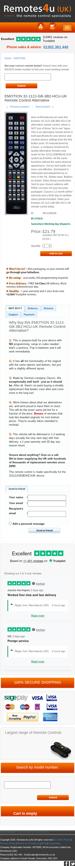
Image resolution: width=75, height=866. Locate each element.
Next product (45, 106)
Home (8, 58)
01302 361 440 (55, 47)
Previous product (17, 106)
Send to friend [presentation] (17, 488)
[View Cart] (52, 26)
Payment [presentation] (29, 314)
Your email (16, 503)
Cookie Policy (63, 839)
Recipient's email (16, 511)
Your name (16, 497)
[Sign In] (41, 26)
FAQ (44, 843)
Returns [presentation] (48, 308)
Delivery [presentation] (33, 308)
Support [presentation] (13, 314)
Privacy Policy (8, 843)
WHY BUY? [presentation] (15, 308)
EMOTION (19, 58)
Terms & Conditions (29, 843)
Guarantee (54, 843)
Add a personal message (28, 523)
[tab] (15, 308)
